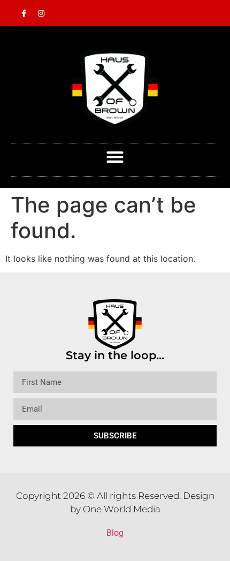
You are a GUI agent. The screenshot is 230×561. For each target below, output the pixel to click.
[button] (115, 157)
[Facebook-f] (23, 13)
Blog (115, 533)
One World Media (121, 509)
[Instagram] (41, 13)
